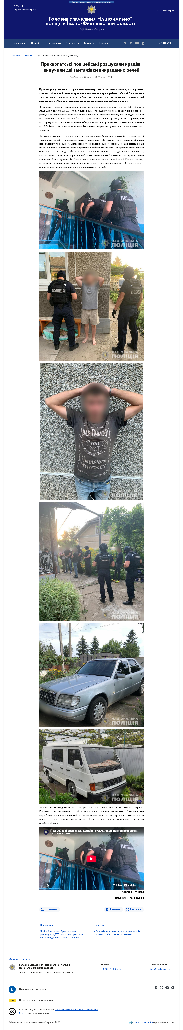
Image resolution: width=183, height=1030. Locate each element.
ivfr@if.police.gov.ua (160, 969)
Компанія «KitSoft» (144, 1022)
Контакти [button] (89, 43)
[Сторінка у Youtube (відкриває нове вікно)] (137, 43)
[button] (20, 959)
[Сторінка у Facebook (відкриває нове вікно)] (124, 43)
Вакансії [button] (103, 43)
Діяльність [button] (37, 43)
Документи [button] (72, 43)
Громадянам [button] (54, 43)
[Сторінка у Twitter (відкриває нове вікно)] (131, 43)
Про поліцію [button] (19, 43)
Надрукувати (51, 909)
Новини (28, 56)
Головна (16, 56)
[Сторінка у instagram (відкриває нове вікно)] (143, 43)
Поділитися (114, 909)
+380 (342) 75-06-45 (111, 969)
